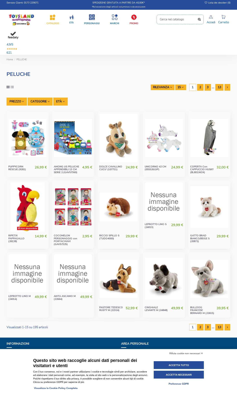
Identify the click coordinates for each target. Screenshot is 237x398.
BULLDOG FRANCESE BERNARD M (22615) (202, 310)
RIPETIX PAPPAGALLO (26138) (16, 238)
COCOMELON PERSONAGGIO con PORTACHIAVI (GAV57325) (65, 240)
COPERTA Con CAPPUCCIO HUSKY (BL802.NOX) (202, 169)
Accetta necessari (179, 374)
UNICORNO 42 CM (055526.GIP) (155, 168)
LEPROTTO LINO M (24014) (19, 298)
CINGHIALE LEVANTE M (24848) (156, 309)
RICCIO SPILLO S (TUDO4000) (109, 237)
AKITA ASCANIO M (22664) (65, 298)
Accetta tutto (179, 365)
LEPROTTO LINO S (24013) (156, 226)
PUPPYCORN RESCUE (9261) (17, 168)
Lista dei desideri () (219, 2)
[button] (71, 20)
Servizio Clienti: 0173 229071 (23, 2)
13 (219, 87)
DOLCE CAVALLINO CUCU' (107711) (110, 168)
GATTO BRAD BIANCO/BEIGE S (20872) (200, 238)
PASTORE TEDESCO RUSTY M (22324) (111, 309)
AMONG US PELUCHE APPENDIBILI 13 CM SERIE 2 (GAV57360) (66, 169)
